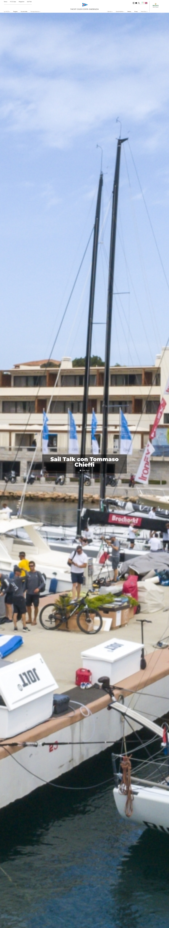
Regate (15, 11)
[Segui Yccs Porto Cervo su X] (139, 3)
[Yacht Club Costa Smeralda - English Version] (146, 3)
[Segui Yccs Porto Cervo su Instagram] (133, 3)
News (5, 1)
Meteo (129, 11)
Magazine (21, 1)
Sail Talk (29, 1)
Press (136, 11)
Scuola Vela (24, 11)
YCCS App (13, 1)
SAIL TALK (85, 470)
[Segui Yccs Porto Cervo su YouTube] (136, 3)
